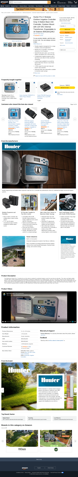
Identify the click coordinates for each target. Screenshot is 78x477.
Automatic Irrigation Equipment (38, 12)
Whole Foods (54, 6)
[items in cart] (75, 2)
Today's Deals (61, 6)
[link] (27, 87)
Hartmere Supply (68, 37)
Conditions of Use (20, 472)
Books (68, 6)
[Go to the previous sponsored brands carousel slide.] (2, 441)
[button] (2, 6)
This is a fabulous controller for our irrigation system (19, 295)
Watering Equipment (27, 12)
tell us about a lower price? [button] (56, 340)
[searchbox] (30, 2)
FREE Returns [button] (37, 43)
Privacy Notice (28, 472)
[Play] (2, 321)
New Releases (39, 6)
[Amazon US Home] (25, 468)
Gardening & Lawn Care (17, 12)
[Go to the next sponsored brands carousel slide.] (75, 441)
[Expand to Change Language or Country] (43, 468)
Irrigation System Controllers (52, 12)
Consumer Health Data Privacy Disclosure (40, 472)
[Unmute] (75, 322)
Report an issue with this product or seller (45, 75)
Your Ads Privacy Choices (55, 472)
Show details (60, 94)
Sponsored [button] (3, 427)
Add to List (63, 49)
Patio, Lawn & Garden (5, 12)
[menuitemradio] (73, 321)
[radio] (6, 45)
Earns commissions (19, 293)
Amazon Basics (23, 6)
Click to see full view (17, 41)
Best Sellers (31, 6)
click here (43, 335)
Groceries (46, 6)
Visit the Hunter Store (38, 33)
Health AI (7, 6)
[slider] (36, 321)
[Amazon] (4, 2)
